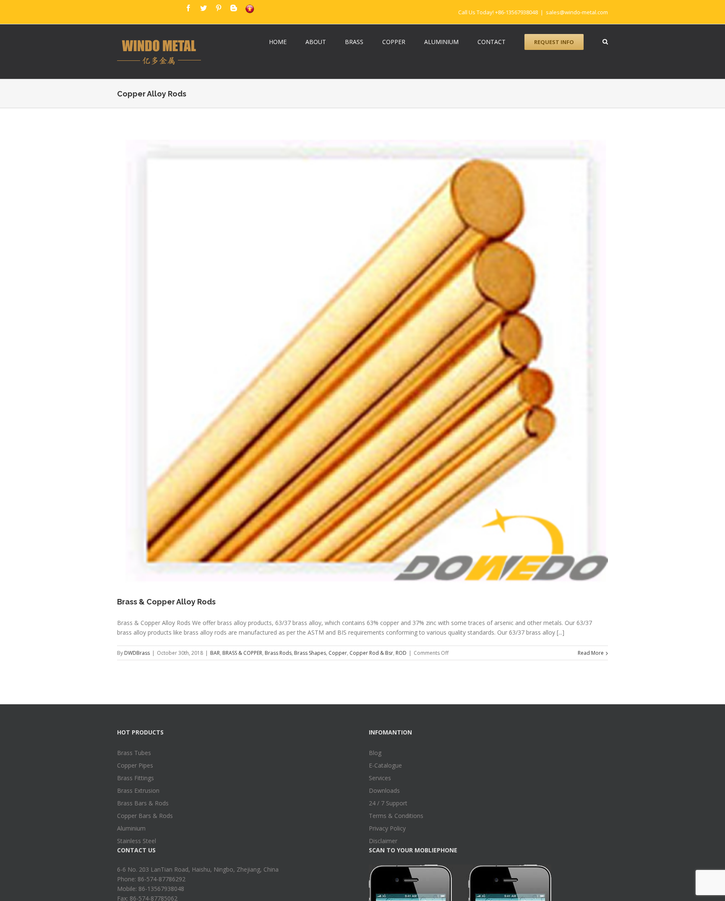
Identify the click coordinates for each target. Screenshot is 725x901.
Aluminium (131, 828)
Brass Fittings (135, 778)
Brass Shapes (310, 652)
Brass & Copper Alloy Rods (166, 601)
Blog (375, 753)
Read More (591, 652)
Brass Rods (278, 652)
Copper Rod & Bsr (371, 652)
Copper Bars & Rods (145, 816)
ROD (401, 652)
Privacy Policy (387, 828)
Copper (338, 652)
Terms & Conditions (396, 816)
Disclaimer (383, 841)
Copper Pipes (135, 765)
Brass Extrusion (138, 790)
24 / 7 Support (388, 803)
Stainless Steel (136, 841)
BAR (215, 652)
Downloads (384, 790)
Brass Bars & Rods (143, 803)
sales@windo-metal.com (577, 12)
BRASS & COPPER (242, 652)
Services (380, 778)
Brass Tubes (134, 753)
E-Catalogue (385, 765)
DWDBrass (137, 652)
